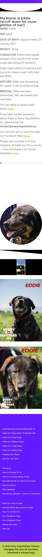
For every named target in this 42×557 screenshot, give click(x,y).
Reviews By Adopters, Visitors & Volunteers (21, 494)
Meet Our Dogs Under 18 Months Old (19, 433)
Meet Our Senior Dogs (12, 450)
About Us (7, 468)
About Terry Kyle (10, 524)
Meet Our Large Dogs (12, 446)
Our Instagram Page (12, 520)
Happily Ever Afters (11, 454)
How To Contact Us (11, 512)
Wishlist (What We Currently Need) (18, 508)
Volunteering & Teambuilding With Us (19, 429)
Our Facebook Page (11, 516)
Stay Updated (9, 489)
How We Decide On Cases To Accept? (19, 481)
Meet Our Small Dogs (12, 437)
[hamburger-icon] (38, 1)
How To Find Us (9, 485)
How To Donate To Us (12, 472)
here (27, 135)
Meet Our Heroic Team (13, 503)
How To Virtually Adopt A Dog (16, 477)
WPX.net (6, 529)
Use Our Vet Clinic (11, 459)
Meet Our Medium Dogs (13, 442)
